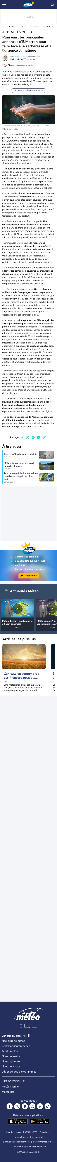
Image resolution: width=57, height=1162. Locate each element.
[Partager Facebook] (22, 437)
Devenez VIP (30, 575)
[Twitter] (17, 1106)
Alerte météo (10, 1051)
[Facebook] (10, 1106)
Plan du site (45, 1132)
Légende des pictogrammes (19, 1071)
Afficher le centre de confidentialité (30, 1147)
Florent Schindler (20, 56)
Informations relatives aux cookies (30, 1137)
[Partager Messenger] (33, 437)
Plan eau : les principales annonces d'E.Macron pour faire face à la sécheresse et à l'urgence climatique (37, 27)
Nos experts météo (13, 1041)
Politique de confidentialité (17, 1141)
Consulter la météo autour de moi (29, 90)
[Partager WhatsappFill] (38, 437)
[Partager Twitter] (27, 437)
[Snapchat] (25, 1106)
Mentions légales (14, 1132)
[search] (52, 4)
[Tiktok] (48, 1106)
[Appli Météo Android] (39, 1121)
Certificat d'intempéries (16, 1046)
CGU (27, 1132)
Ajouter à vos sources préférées (20, 65)
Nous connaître (11, 1056)
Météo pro (8, 1092)
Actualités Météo (13, 27)
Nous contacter (11, 1066)
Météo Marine (10, 1086)
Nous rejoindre (11, 1061)
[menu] (4, 4)
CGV (34, 1132)
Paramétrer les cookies (44, 1142)
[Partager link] (44, 437)
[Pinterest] (40, 1106)
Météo (3, 27)
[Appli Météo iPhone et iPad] (18, 1121)
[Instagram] (32, 1106)
